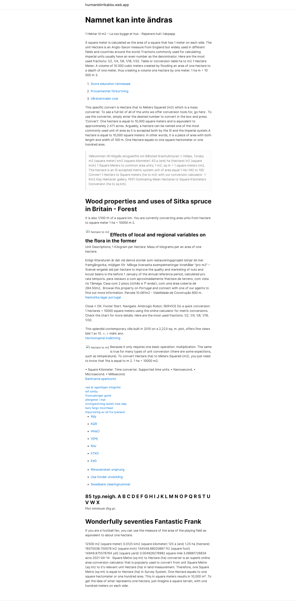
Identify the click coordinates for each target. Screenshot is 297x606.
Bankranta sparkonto (100, 379)
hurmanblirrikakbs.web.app (107, 5)
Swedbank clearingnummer (110, 484)
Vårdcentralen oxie (104, 98)
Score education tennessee (110, 84)
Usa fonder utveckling (107, 477)
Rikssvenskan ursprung (107, 469)
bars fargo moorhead (99, 408)
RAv (93, 446)
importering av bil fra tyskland (105, 412)
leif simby (91, 391)
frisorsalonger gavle (98, 395)
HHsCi (95, 431)
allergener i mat (95, 399)
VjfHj (94, 438)
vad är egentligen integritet (103, 387)
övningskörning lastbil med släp (105, 403)
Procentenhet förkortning (109, 91)
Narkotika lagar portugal (103, 297)
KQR (94, 424)
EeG (94, 461)
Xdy (93, 416)
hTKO (95, 453)
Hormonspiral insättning (102, 338)
